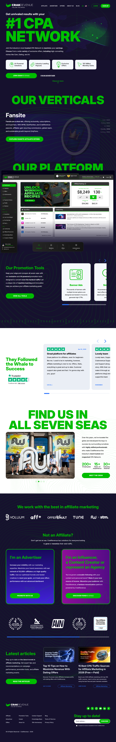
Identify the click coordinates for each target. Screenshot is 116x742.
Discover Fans (83, 596)
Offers (62, 6)
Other (4, 226)
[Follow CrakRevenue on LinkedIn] (104, 708)
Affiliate (44, 6)
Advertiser (53, 6)
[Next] (68, 194)
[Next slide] (105, 260)
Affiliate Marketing (66, 686)
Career (21, 719)
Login (95, 6)
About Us (21, 722)
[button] (36, 481)
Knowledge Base (37, 719)
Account (4, 197)
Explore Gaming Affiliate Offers (24, 139)
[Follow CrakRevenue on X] (92, 708)
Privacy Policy (49, 722)
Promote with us (25, 596)
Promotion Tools (24, 715)
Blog (77, 6)
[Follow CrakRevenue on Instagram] (96, 708)
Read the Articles (21, 681)
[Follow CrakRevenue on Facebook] (108, 708)
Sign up (105, 6)
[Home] (19, 6)
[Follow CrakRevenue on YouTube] (100, 708)
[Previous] (22, 194)
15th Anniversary (37, 722)
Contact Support (37, 715)
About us (70, 6)
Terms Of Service (50, 719)
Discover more (58, 81)
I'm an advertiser (48, 76)
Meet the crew (96, 475)
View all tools (20, 296)
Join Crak (21, 76)
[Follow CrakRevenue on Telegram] (88, 708)
